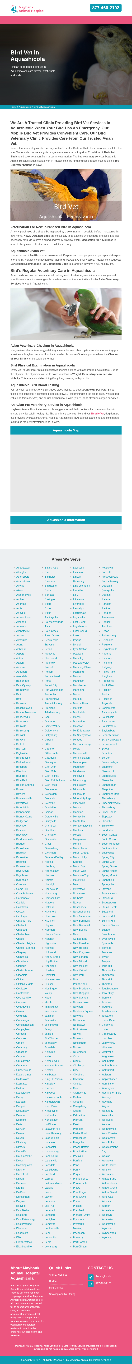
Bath (19, 699)
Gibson (49, 739)
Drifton (20, 1178)
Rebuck (106, 622)
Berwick (20, 735)
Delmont (21, 1119)
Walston (106, 1074)
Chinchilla (22, 957)
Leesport (50, 1215)
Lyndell (77, 644)
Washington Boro (111, 1092)
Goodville (50, 807)
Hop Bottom (51, 961)
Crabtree (21, 1038)
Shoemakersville (111, 803)
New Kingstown (82, 952)
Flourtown (50, 662)
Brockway (22, 834)
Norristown (79, 1024)
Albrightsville (23, 594)
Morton (77, 843)
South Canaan (110, 834)
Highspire (50, 943)
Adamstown (23, 581)
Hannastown (52, 871)
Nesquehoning (81, 911)
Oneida (77, 1083)
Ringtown (107, 676)
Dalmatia (21, 1083)
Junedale (50, 1047)
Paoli (76, 1124)
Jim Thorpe (51, 1038)
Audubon (21, 671)
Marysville (79, 721)
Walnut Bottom (110, 1065)
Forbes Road (52, 676)
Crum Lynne (23, 1061)
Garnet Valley (52, 726)
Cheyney (21, 952)
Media (76, 748)
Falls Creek (51, 631)
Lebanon (50, 1201)
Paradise (78, 1129)
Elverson (50, 581)
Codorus (21, 1002)
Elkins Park (51, 567)
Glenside (50, 798)
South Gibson (109, 839)
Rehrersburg (109, 635)
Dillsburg (21, 1142)
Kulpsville (50, 1115)
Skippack (107, 816)
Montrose (78, 830)
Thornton (107, 984)
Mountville (79, 880)
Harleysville (51, 889)
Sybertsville (108, 938)
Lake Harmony (53, 1133)
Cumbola (21, 1065)
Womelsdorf (108, 1210)
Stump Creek (109, 907)
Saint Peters (109, 726)
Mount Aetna (80, 848)
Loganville (79, 617)
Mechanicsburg (82, 744)
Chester (20, 938)
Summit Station (110, 925)
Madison (78, 653)
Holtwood (50, 952)
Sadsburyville (109, 712)
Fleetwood (51, 658)
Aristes (20, 635)
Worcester (107, 1219)
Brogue (20, 843)
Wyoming (107, 1237)
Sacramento (108, 708)
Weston (106, 1156)
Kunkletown (51, 1119)
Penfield (78, 1160)
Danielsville (23, 1092)
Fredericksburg (53, 703)
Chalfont (21, 925)
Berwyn (20, 739)
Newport (78, 1006)
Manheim (78, 689)
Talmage (106, 947)
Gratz (48, 843)
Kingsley (50, 1083)
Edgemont (22, 1233)
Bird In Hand (23, 762)
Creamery (22, 1047)
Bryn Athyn (22, 871)
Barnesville (22, 689)
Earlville (21, 1205)
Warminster (108, 1083)
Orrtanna (78, 1101)
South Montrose (111, 843)
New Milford (80, 961)
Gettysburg (51, 735)
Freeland (50, 708)
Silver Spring (109, 812)
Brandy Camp (24, 816)
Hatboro (49, 902)
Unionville (107, 1024)
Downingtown (24, 1165)
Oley (75, 1070)
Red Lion (107, 626)
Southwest (108, 852)
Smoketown (108, 825)
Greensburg (51, 848)
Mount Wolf (79, 871)
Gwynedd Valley (54, 857)
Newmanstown (81, 1002)
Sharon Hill (108, 771)
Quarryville (108, 590)
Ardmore (21, 626)
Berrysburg (22, 730)
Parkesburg (79, 1138)
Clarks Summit (24, 970)
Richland (107, 662)
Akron (19, 590)
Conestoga (22, 1020)
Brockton (21, 830)
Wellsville (107, 1119)
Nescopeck (79, 907)
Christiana (22, 961)
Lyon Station (80, 649)
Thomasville (109, 970)
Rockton (106, 689)
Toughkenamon (110, 988)
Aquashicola (25, 107)
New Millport (80, 966)
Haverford (50, 911)
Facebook (105, 1360)
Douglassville (24, 1156)
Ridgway (107, 667)
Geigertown (51, 730)
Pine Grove (79, 1196)
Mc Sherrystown (82, 735)
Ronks (105, 694)
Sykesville (107, 943)
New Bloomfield (82, 925)
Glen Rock (51, 785)
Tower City (108, 993)
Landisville (51, 1160)
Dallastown (22, 1079)
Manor (76, 694)
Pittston (77, 1205)
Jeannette (50, 1020)
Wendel (106, 1124)
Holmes (49, 947)
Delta (19, 1124)
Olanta (77, 1061)
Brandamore (23, 812)
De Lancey (22, 1110)
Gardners (50, 721)
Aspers (20, 653)
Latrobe (49, 1178)
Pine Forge (79, 1192)
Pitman (77, 1201)
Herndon (50, 929)
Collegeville (23, 1006)
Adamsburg (22, 576)
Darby (19, 1097)
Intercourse (51, 1011)
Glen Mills (50, 771)
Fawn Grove (52, 635)
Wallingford (108, 1061)
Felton (48, 649)
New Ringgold (81, 993)
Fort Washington (54, 689)
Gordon (49, 812)
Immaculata (51, 1006)
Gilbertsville (51, 753)
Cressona (21, 1052)
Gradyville (50, 821)
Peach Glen (80, 1151)
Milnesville (79, 794)
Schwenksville (110, 744)
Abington (21, 572)
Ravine (106, 608)
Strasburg (107, 898)
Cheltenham (23, 934)
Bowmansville (24, 798)
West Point (108, 1142)
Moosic (77, 834)
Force (48, 680)
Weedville (107, 1115)
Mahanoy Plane (82, 667)
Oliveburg (78, 1074)
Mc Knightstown (82, 730)
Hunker (49, 984)
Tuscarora (107, 1015)
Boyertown (22, 803)
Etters (48, 603)
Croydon (21, 1056)
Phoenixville (80, 1183)
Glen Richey (52, 775)
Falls (47, 626)
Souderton (107, 830)
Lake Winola (52, 1138)
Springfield (108, 880)
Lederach (50, 1210)
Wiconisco (107, 1174)
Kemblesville (52, 1061)
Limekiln (78, 572)
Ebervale (21, 1228)
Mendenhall (80, 753)
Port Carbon (80, 1242)
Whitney (106, 1169)
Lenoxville (51, 1237)
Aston (19, 658)
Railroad (106, 599)
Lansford (50, 1174)
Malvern (77, 676)
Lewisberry (51, 1246)
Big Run (21, 748)
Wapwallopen (109, 1079)
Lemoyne (50, 1224)
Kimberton (51, 1074)
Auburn (20, 667)
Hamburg (50, 866)
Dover (19, 1160)
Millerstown (79, 785)
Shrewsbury (108, 807)
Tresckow (107, 1002)
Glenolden (51, 794)
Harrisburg (51, 893)
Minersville (79, 803)
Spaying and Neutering (62, 1294)
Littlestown (79, 599)
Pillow (76, 1187)
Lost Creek (79, 622)
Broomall (21, 861)
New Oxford (80, 970)
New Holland (80, 947)
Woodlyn (107, 1215)
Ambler (20, 599)
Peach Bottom (81, 1147)
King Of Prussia (54, 1079)
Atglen (20, 662)
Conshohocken (25, 1024)
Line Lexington (81, 585)
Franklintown (52, 699)
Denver (20, 1129)
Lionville (78, 590)
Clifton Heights (24, 984)
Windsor (106, 1201)
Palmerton (79, 1115)
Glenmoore (51, 789)
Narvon (77, 902)
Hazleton (50, 920)
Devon (20, 1138)
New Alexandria (82, 916)
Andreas (21, 603)
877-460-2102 (105, 7)
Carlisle (20, 902)
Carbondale (23, 898)
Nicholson (79, 1020)
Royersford (108, 703)
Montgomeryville (82, 825)
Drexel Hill (22, 1174)
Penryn (77, 1169)
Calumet (21, 884)
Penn (76, 1165)
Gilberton (50, 748)
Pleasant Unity (81, 1215)
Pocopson (79, 1233)
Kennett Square (54, 1065)
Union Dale (108, 1020)
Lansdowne (51, 1169)
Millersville (79, 789)
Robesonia (108, 680)
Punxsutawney (110, 581)
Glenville (50, 803)
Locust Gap (79, 613)
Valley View (108, 1043)
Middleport (79, 766)
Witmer (106, 1205)
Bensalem (22, 721)
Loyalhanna (80, 626)
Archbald (21, 622)
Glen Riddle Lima (55, 780)
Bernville (21, 726)
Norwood (78, 1038)
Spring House (109, 871)
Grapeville (51, 839)
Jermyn (49, 1029)
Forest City (51, 685)
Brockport (21, 825)
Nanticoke (79, 893)
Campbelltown (24, 893)
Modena (77, 807)
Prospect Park (110, 576)
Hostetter (50, 975)
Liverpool (78, 603)
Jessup (49, 1033)
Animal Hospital (58, 1274)
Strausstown (109, 902)
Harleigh (50, 884)
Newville (78, 1015)
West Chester (109, 1133)
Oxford (77, 1110)
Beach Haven (24, 708)
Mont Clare (79, 821)
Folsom (49, 671)
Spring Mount (109, 875)
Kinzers (49, 1088)
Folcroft (49, 667)
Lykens (77, 640)
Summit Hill (108, 920)
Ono (75, 1088)
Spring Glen (108, 861)
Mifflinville (79, 775)
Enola (48, 590)
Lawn (48, 1192)
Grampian (50, 825)
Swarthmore (108, 934)
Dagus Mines (23, 1074)
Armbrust (21, 640)
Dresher (20, 1169)
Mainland (78, 671)
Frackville (50, 694)
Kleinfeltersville (53, 1097)
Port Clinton (80, 1246)
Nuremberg (79, 1052)
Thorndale (107, 979)
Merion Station (81, 757)
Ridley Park (108, 671)
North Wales (80, 1029)
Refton (105, 631)
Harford (49, 880)
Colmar (20, 1011)
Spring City (108, 857)
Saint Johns (108, 721)
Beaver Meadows (26, 712)
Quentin (106, 594)
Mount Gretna (81, 852)
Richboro (107, 658)
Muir (75, 884)
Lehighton (50, 1219)
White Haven (109, 1165)
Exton (48, 613)
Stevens (106, 889)
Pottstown (107, 567)
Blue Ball (21, 775)
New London (80, 957)
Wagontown (108, 1056)
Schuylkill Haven (111, 739)
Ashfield (21, 649)
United (105, 1029)
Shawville (107, 780)
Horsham (50, 970)
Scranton (107, 753)
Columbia (21, 1015)
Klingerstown (52, 1101)
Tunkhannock (109, 1011)
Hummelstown (53, 979)
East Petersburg (25, 1219)
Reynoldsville (109, 649)
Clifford (20, 979)
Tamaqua (107, 952)
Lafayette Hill (52, 1129)
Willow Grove (109, 1187)
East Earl (21, 1215)
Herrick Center (53, 934)
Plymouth (78, 1219)
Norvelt (77, 1033)
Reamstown (108, 617)
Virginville (107, 1052)
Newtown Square (83, 1011)
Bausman (21, 703)
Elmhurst (50, 576)
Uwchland (107, 1038)
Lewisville (79, 567)
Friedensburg (52, 712)
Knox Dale (51, 1106)
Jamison (49, 1015)
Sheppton (107, 789)
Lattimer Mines (53, 1183)
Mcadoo (77, 739)
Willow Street (109, 1192)
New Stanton (80, 997)
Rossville (107, 699)
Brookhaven (23, 848)
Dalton (20, 1088)
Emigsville (51, 585)
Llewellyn (78, 608)
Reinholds (107, 640)
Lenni (48, 1233)
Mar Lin (77, 699)
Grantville (50, 834)
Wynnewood (109, 1233)
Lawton (49, 1196)
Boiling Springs (25, 785)
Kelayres (50, 1052)
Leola (48, 1242)
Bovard (20, 789)
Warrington (108, 1088)
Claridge (21, 966)
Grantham (50, 830)
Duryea (20, 1201)
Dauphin (21, 1106)
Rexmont (107, 644)
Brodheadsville (24, 839)
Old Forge (79, 1065)
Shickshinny (109, 798)
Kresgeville (51, 1110)
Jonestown (51, 1043)
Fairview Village (54, 622)
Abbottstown (23, 567)
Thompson (108, 975)
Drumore (21, 1183)
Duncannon (23, 1196)
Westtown (107, 1160)
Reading (106, 613)
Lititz (75, 594)
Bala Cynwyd (24, 685)
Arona (19, 644)
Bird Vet (53, 1281)
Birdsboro (21, 766)
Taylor (105, 957)
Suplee (106, 929)
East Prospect (24, 1224)
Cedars (20, 911)
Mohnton (78, 812)
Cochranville (23, 997)
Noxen (77, 1047)
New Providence (82, 988)
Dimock (20, 1147)
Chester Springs (25, 947)
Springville (108, 884)
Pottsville (107, 572)
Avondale (21, 676)
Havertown (51, 916)
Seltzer (106, 757)
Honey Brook (52, 957)
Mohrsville (79, 816)
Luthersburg (80, 631)
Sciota (105, 748)
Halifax (49, 861)
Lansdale (50, 1165)
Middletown (79, 771)
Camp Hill (22, 889)
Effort (19, 1237)
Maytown (78, 726)
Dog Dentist (56, 1287)
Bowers (20, 794)
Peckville (78, 1156)
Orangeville (79, 1092)
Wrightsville (108, 1224)
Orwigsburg (79, 1106)
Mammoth (78, 680)
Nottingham (79, 1043)
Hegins (49, 925)
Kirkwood (50, 1092)
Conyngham (23, 1029)
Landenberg (52, 1151)
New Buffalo (80, 929)
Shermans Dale (110, 794)
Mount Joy (79, 866)
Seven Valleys (110, 762)
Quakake (107, 585)
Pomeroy (78, 1237)
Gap (47, 717)
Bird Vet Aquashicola (44, 107)
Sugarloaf (107, 911)
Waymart (107, 1101)
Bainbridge (22, 680)
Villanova (107, 1047)
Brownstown (23, 866)
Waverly (106, 1097)
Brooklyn (21, 852)
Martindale (79, 712)
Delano (20, 1115)
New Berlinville (81, 920)
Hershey (49, 938)
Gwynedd (50, 852)
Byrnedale (22, 880)
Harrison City (52, 898)
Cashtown (22, 907)
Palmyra (78, 1119)
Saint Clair (108, 717)
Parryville (78, 1142)
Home (13, 107)
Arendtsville (23, 631)
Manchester (79, 685)
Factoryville (51, 617)
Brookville (22, 857)
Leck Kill (50, 1205)
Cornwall (21, 1033)
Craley (20, 1043)
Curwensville (23, 1070)
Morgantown (80, 839)
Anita (19, 608)
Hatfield (49, 907)
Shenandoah (109, 785)
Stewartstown (109, 893)
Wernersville (109, 1129)
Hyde (48, 997)
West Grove (108, 1138)
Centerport (22, 916)
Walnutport (108, 1070)
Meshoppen (80, 762)
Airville (20, 585)
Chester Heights (25, 943)
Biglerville (22, 753)
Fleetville (50, 653)
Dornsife (21, 1151)
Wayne (105, 1106)
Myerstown (79, 889)
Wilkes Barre (109, 1178)
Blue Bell (21, 780)
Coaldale (21, 988)
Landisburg (51, 1156)
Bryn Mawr (22, 875)
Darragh (21, 1101)
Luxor (76, 635)
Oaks (76, 1056)
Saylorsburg (108, 730)
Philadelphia (80, 1178)
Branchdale (22, 807)
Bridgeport (22, 821)
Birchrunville (23, 757)
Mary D (77, 717)
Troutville (107, 1006)
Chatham (21, 929)
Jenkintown (51, 1024)
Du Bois (20, 1192)
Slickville (107, 821)
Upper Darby (109, 1033)
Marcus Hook (80, 703)
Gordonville (51, 816)
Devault (20, 1133)
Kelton (48, 1056)
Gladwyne (50, 762)
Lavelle (49, 1187)
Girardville (51, 757)
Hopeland (50, 966)
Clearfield (21, 975)
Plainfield (78, 1210)
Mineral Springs (82, 798)
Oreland (77, 1097)
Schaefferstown (110, 735)
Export (48, 608)
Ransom (106, 603)
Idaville (49, 1002)
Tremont (106, 997)
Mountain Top (81, 875)
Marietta (77, 708)
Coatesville (22, 993)
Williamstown (109, 1183)
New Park (78, 975)
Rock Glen (108, 685)
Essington (50, 599)
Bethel (20, 744)
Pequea (77, 1174)
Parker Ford (80, 1133)
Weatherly (107, 1110)
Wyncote (107, 1228)
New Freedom (81, 943)
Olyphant (78, 1079)
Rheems (106, 653)
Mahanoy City (81, 662)
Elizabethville (24, 1246)
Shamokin (107, 766)
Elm (47, 572)
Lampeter (50, 1142)
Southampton (109, 848)
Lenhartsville (52, 1228)
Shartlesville (109, 775)
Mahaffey (78, 658)
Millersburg (79, 780)
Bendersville (23, 717)
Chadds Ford (23, 920)
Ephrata (49, 594)
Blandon (21, 771)
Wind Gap (107, 1196)
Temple (106, 961)
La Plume (50, 1124)
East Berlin (22, 1210)
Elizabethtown (24, 1242)
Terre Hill (107, 966)
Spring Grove (109, 866)
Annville (21, 613)
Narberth (78, 898)
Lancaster (50, 1147)
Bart (18, 694)
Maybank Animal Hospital (84, 1360)
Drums (20, 1187)
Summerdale (109, 916)
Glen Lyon (50, 766)
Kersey (49, 1070)
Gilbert (48, 744)
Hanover (50, 875)
